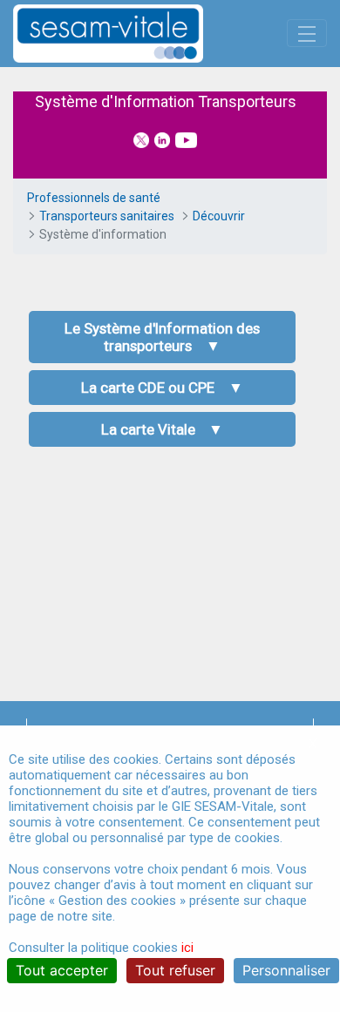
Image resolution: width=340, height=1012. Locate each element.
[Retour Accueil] (138, 33)
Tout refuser (175, 970)
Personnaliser (286, 970)
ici (187, 947)
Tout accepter (62, 970)
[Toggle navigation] (307, 33)
